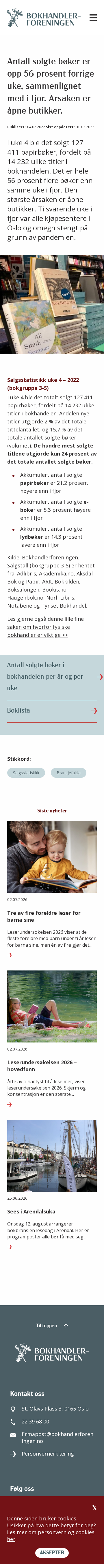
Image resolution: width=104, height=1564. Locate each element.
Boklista (18, 710)
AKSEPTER (52, 1553)
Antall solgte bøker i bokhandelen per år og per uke (45, 677)
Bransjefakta (69, 772)
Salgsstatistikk (26, 772)
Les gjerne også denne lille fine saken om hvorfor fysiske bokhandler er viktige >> (45, 626)
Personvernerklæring (48, 1453)
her (11, 1539)
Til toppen (47, 1326)
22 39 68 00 (35, 1421)
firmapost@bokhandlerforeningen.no (57, 1437)
